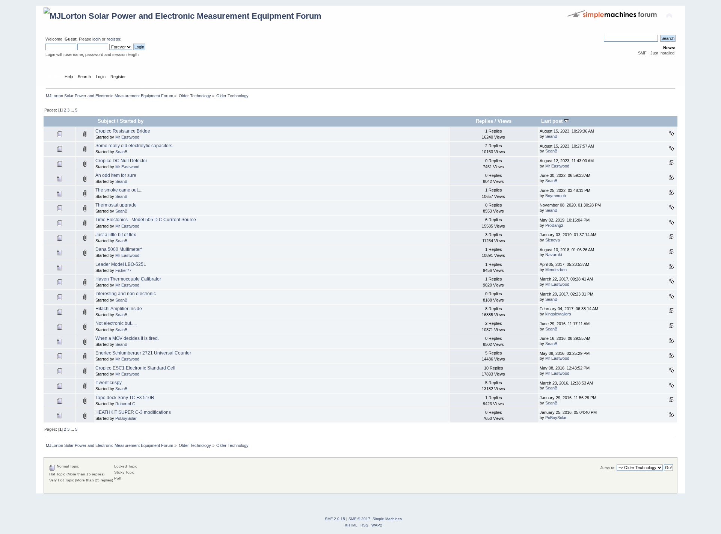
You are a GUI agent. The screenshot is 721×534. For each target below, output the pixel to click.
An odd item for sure (115, 175)
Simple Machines (387, 519)
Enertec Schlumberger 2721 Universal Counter (143, 353)
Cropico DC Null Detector (121, 160)
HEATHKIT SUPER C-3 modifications (133, 412)
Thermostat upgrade (116, 205)
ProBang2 (554, 225)
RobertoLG (125, 403)
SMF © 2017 (359, 519)
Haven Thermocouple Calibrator (128, 279)
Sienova (552, 240)
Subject (106, 121)
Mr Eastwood (127, 137)
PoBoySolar (126, 418)
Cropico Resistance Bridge (122, 131)
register (113, 39)
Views (504, 121)
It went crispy (108, 382)
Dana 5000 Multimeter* (119, 249)
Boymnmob (555, 195)
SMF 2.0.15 (335, 519)
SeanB (551, 136)
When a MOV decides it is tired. (127, 338)
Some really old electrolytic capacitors (133, 145)
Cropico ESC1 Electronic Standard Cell (135, 368)
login (96, 39)
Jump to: (607, 468)
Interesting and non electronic (125, 293)
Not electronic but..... (116, 323)
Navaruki (553, 254)
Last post (552, 121)
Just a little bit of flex (115, 234)
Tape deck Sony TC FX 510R (124, 397)
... (73, 110)
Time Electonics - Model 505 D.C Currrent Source (145, 219)
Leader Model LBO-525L (120, 264)
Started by (131, 121)
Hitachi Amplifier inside (118, 308)
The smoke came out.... (118, 190)
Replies (484, 121)
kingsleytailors (558, 314)
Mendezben (556, 269)
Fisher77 (123, 270)
